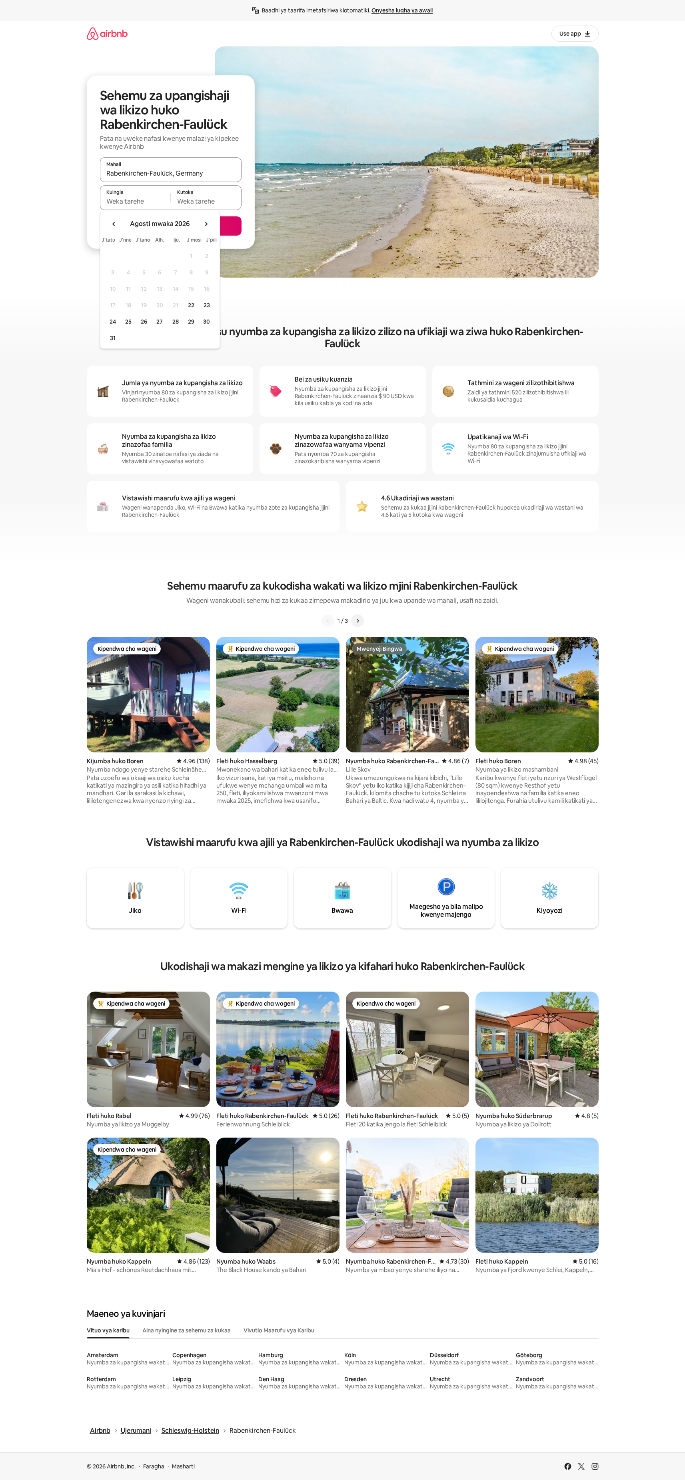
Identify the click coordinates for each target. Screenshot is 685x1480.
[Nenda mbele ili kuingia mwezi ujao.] (206, 224)
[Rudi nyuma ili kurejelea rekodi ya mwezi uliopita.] (114, 224)
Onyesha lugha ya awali (402, 10)
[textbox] (135, 201)
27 (159, 321)
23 (207, 305)
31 (113, 338)
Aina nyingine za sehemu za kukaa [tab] (186, 1330)
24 (113, 321)
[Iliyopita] (328, 620)
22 (191, 305)
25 (128, 321)
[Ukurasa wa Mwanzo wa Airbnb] (107, 33)
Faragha (153, 1466)
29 (191, 321)
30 (206, 321)
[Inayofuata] (357, 620)
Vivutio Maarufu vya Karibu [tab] (279, 1330)
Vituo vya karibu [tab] (108, 1330)
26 (144, 321)
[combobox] (170, 173)
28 (175, 321)
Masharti (183, 1466)
